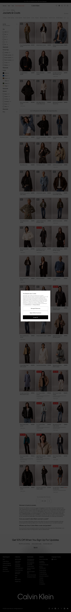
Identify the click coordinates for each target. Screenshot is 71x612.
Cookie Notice (27, 304)
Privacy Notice (36, 304)
